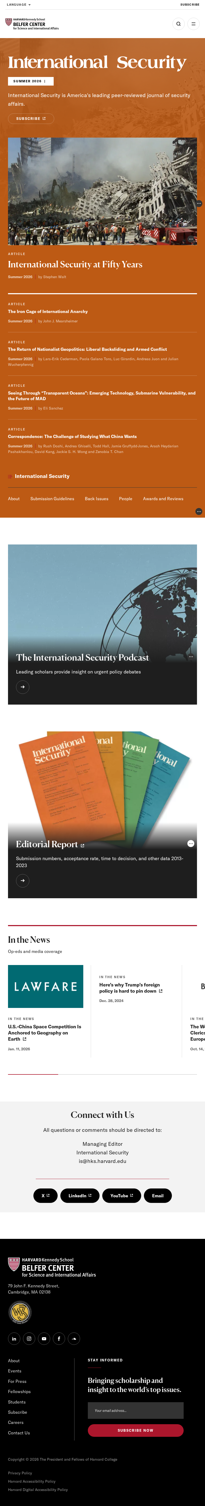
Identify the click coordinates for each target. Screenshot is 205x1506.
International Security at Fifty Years (75, 264)
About (14, 498)
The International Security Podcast (82, 657)
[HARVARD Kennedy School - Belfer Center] (32, 24)
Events (14, 1371)
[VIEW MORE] (22, 687)
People (125, 498)
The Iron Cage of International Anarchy (48, 311)
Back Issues (96, 498)
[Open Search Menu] (178, 24)
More (193, 24)
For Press (17, 1381)
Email (158, 1195)
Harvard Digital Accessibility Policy (38, 1489)
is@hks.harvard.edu (102, 1161)
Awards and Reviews (163, 498)
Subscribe (190, 4)
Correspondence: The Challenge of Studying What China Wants (72, 436)
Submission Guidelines (52, 498)
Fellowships (19, 1391)
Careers (15, 1422)
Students (17, 1402)
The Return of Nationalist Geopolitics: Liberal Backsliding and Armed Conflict (87, 349)
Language (16, 4)
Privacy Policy (20, 1473)
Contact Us (19, 1432)
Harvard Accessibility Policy (32, 1481)
